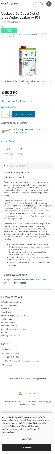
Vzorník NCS (6, 312)
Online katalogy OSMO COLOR (13, 315)
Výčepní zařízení (39, 379)
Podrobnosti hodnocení (36, 34)
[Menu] (49, 4)
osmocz (8, 365)
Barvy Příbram (14, 379)
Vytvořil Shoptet (30, 393)
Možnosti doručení (8, 107)
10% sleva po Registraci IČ (12, 302)
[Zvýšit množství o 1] (10, 112)
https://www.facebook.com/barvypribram (22, 361)
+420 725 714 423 (12, 353)
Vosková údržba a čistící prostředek (30, 279)
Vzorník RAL (6, 308)
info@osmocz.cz (12, 349)
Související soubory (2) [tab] (19, 166)
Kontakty (5, 332)
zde (12, 432)
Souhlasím (26, 447)
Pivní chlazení (26, 379)
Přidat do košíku (25, 114)
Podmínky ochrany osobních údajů (14, 329)
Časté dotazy (6, 319)
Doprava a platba (8, 322)
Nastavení (27, 438)
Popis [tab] (6, 166)
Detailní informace (8, 141)
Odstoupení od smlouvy (10, 336)
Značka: (9, 37)
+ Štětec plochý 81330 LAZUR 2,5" (29, 131)
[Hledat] (35, 4)
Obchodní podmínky (9, 325)
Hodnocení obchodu (9, 305)
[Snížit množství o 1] (10, 115)
